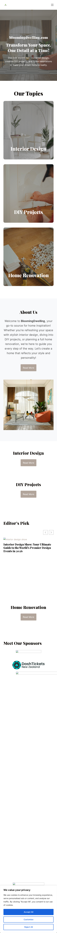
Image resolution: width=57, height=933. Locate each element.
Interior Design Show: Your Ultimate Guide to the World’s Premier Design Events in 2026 (27, 548)
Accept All (28, 912)
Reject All (28, 927)
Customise (28, 919)
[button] (51, 532)
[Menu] (52, 5)
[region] (28, 909)
